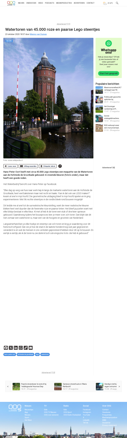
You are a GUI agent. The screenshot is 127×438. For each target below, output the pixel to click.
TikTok (85, 423)
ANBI (104, 420)
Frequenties (107, 415)
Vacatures (106, 412)
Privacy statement (109, 425)
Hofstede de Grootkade (25, 354)
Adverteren (79, 3)
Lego (37, 354)
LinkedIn (86, 420)
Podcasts (49, 3)
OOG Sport (68, 412)
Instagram (87, 412)
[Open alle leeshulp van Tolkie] (60, 166)
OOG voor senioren (51, 415)
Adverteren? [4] (108, 168)
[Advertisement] (63, 15)
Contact (91, 3)
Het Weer (28, 420)
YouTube (86, 415)
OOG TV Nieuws (50, 412)
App (26, 412)
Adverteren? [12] (48, 373)
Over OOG (106, 406)
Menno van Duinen (38, 34)
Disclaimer (106, 423)
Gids (45, 410)
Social (86, 406)
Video (40, 3)
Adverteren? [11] (63, 24)
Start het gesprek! (109, 73)
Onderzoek (31, 3)
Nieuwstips (29, 410)
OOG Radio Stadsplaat (72, 415)
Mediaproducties (64, 3)
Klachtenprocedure (109, 417)
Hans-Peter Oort (9, 354)
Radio (66, 406)
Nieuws (21, 3)
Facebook (87, 410)
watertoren (45, 354)
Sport (27, 417)
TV (45, 406)
